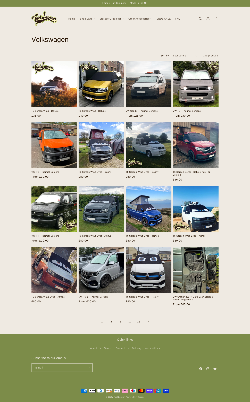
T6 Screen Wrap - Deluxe (92, 111)
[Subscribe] (88, 368)
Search (108, 348)
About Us (95, 348)
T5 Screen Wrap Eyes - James (48, 297)
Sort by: (165, 55)
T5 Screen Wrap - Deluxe (45, 111)
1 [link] (102, 321)
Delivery (136, 348)
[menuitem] (70, 18)
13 (138, 321)
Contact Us (122, 348)
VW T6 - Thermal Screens (45, 172)
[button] (200, 18)
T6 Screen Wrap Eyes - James (142, 236)
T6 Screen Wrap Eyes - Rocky (142, 297)
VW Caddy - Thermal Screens (142, 111)
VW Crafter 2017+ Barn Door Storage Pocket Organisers (193, 298)
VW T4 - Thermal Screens (45, 236)
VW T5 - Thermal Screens (187, 111)
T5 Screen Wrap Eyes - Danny (142, 172)
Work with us (152, 348)
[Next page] (148, 321)
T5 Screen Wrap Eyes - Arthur (189, 236)
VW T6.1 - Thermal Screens (94, 297)
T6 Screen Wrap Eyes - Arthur (95, 236)
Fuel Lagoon (119, 397)
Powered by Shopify (135, 397)
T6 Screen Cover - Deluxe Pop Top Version (191, 173)
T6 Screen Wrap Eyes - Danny (95, 172)
